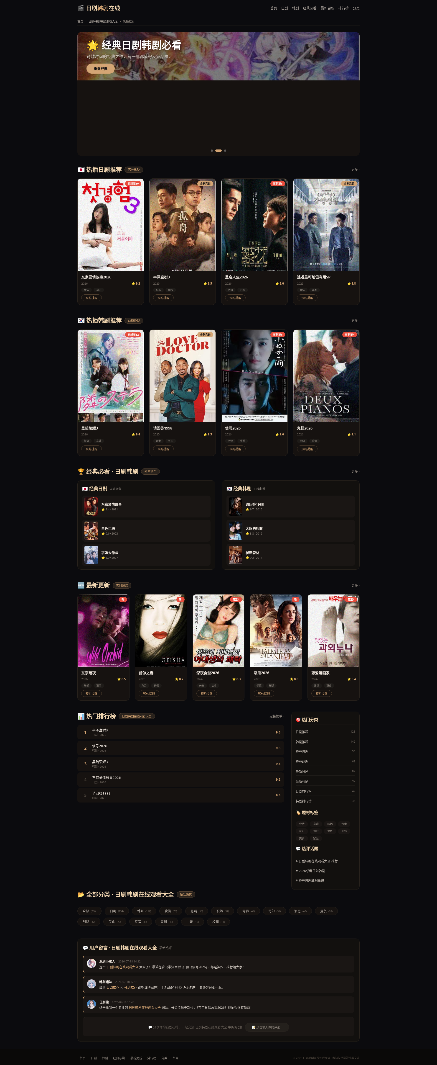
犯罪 (98, 685)
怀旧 (170, 440)
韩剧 (295, 8)
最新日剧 (325, 771)
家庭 (316, 838)
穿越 (242, 440)
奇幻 (230, 290)
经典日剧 (325, 751)
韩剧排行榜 (325, 801)
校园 (218, 921)
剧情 (170, 290)
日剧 (284, 8)
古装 (192, 921)
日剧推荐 (325, 732)
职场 (158, 290)
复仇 (86, 440)
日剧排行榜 (325, 791)
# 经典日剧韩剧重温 (310, 880)
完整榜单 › (276, 716)
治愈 (242, 290)
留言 (175, 1058)
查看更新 (100, 68)
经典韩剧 (325, 761)
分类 (356, 8)
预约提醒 (91, 298)
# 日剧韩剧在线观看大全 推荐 (317, 861)
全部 (89, 911)
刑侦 (230, 440)
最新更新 (327, 8)
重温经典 (100, 106)
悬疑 (98, 440)
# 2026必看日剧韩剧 (310, 871)
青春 (158, 440)
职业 (328, 685)
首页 (273, 8)
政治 (144, 685)
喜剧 (314, 290)
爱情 (86, 290)
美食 (201, 685)
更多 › (355, 169)
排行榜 (343, 8)
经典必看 (310, 8)
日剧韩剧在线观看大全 (103, 21)
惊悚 (259, 685)
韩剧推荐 (325, 742)
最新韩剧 (325, 781)
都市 (98, 290)
